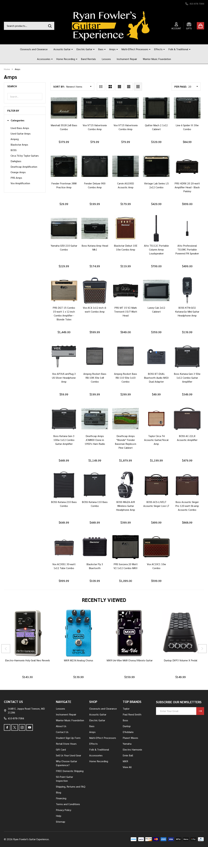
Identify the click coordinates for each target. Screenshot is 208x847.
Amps (112, 49)
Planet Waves (130, 737)
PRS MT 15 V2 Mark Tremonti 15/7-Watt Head (125, 311)
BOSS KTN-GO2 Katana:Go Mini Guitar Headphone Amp (187, 311)
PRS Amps (16, 177)
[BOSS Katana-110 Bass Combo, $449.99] (94, 485)
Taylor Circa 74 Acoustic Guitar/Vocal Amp (156, 439)
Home (7, 69)
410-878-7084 (16, 718)
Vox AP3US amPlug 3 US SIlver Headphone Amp (64, 377)
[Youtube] (29, 727)
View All (127, 767)
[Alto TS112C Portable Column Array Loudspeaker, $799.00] (156, 228)
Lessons (106, 59)
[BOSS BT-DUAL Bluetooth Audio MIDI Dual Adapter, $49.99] (156, 356)
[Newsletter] (200, 711)
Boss (125, 720)
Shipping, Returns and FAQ (70, 786)
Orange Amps (18, 172)
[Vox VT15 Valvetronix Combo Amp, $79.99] (94, 108)
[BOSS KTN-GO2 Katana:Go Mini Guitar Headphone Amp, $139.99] (187, 290)
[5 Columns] (138, 87)
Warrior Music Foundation (157, 59)
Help (58, 815)
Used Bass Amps (20, 128)
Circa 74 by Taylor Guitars (25, 155)
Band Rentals (88, 59)
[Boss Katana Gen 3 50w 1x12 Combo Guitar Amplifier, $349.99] (187, 356)
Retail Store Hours (66, 743)
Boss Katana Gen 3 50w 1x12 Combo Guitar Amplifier (187, 377)
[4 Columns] (129, 87)
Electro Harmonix (132, 749)
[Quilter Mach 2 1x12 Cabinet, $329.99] (156, 108)
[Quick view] (75, 124)
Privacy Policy (63, 810)
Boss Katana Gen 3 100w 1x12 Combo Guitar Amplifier (63, 439)
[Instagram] (22, 727)
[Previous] (5, 648)
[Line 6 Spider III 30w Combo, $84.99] (187, 108)
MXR (125, 761)
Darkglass (16, 161)
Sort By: (59, 86)
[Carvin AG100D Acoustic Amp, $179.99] (125, 166)
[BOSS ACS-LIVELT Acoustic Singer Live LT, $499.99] (156, 485)
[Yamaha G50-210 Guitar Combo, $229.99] (64, 228)
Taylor (126, 708)
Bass (100, 49)
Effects (158, 49)
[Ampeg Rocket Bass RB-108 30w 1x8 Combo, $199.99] (94, 356)
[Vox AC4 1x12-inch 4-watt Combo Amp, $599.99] (94, 290)
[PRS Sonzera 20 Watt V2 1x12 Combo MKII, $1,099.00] (125, 547)
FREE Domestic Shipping (70, 771)
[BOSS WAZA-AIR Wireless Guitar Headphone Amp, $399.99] (125, 485)
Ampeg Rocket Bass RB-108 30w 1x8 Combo (94, 377)
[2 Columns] (110, 87)
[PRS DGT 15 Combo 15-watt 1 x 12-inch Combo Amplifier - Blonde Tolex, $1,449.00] (64, 290)
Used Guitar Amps (21, 133)
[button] (15, 120)
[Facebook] (7, 727)
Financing (61, 798)
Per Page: (180, 86)
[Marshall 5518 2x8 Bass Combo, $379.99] (64, 108)
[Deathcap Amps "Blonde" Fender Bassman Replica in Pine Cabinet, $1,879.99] (125, 418)
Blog (58, 792)
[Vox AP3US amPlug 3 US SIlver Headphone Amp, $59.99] (64, 356)
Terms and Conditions (68, 804)
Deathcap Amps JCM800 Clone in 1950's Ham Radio (95, 439)
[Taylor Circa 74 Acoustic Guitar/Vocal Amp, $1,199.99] (156, 418)
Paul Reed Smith (132, 714)
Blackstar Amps (19, 144)
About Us (61, 726)
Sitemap (60, 821)
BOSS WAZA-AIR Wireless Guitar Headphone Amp (125, 505)
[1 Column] (101, 87)
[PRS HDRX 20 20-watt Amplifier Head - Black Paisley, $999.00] (187, 166)
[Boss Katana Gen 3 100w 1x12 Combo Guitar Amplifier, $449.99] (64, 418)
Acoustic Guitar (62, 49)
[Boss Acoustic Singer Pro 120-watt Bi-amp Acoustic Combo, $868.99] (187, 485)
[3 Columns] (119, 87)
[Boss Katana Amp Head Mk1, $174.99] (94, 228)
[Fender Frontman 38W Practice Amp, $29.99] (64, 166)
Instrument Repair (127, 59)
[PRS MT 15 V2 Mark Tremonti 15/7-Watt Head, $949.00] (125, 290)
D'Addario (128, 732)
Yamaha (127, 743)
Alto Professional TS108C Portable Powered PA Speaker (187, 249)
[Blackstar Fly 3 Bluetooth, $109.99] (94, 547)
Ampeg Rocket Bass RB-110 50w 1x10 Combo (125, 377)
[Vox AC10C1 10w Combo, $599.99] (156, 547)
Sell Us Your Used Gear (68, 755)
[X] (14, 727)
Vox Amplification (20, 183)
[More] (71, 49)
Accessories (43, 59)
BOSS (14, 150)
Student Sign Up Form (68, 737)
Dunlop (127, 726)
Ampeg (15, 139)
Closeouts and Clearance (34, 49)
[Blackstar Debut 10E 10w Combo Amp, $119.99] (125, 228)
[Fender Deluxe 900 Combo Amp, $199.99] (94, 166)
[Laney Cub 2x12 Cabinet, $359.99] (156, 290)
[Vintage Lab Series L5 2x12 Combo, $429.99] (156, 166)
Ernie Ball (128, 755)
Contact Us (62, 732)
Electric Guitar (84, 49)
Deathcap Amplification (24, 166)
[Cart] (200, 25)
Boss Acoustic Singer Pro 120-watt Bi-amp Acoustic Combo (187, 505)
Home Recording (65, 59)
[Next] (202, 648)
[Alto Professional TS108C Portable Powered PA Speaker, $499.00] (187, 228)
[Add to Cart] (59, 124)
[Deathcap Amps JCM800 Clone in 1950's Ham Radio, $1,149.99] (94, 418)
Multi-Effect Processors (134, 49)
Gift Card (61, 749)
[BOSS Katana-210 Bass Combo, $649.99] (64, 485)
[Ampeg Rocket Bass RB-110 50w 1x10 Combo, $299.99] (125, 356)
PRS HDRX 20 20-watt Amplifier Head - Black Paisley (187, 187)
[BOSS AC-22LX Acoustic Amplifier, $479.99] (187, 418)
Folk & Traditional (178, 49)
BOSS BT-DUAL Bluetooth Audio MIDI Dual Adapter (156, 377)
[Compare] (67, 124)
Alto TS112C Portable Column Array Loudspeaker (156, 249)
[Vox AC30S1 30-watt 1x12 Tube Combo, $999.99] (64, 547)
